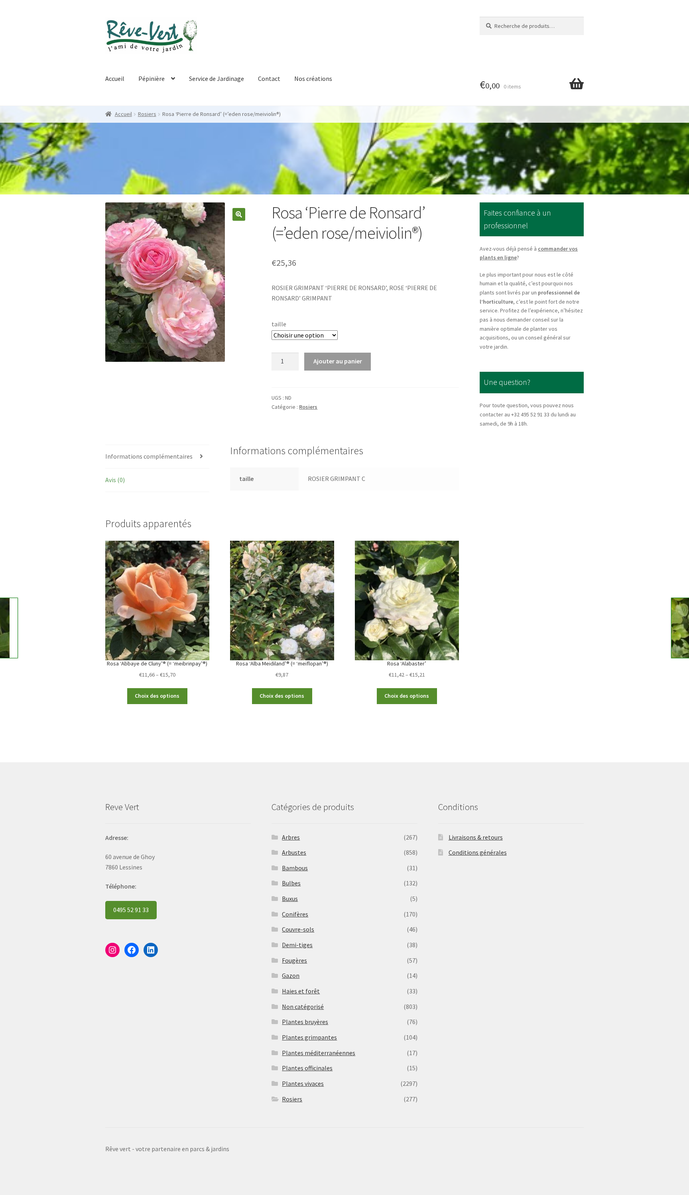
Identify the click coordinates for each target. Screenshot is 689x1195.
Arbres (291, 837)
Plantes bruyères (305, 1022)
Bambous (295, 868)
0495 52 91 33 (131, 910)
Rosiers (147, 114)
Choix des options (157, 695)
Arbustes (294, 852)
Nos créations (313, 78)
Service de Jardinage (216, 78)
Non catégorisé (303, 1007)
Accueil (114, 78)
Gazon (290, 975)
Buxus (290, 899)
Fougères (294, 960)
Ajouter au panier (337, 361)
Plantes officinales (307, 1068)
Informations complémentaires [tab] (149, 456)
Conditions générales (478, 852)
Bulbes (291, 883)
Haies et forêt (301, 991)
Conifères (295, 914)
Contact (269, 78)
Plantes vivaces (303, 1083)
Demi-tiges (297, 945)
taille (279, 324)
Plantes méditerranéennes (318, 1053)
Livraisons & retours (476, 837)
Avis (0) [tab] (115, 480)
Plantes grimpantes (309, 1037)
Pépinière (151, 78)
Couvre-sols (298, 929)
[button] (238, 214)
